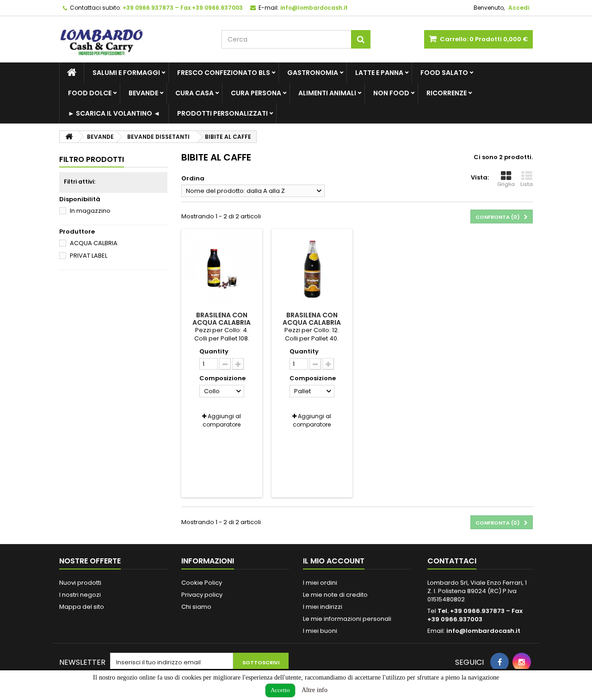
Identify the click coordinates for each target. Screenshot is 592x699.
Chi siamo (196, 606)
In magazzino (90, 210)
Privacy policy (201, 594)
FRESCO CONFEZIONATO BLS (223, 72)
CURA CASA (194, 93)
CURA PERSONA (256, 93)
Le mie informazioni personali (347, 618)
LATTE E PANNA (379, 72)
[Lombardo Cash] (133, 39)
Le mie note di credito (335, 594)
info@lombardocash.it (483, 630)
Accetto (280, 690)
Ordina (192, 178)
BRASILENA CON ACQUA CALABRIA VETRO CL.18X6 (221, 322)
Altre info (314, 690)
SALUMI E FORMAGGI (126, 72)
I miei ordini (320, 582)
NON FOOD (391, 93)
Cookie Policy (201, 582)
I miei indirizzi (322, 606)
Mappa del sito (81, 606)
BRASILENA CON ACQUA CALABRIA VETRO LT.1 (312, 322)
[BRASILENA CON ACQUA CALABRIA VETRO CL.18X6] (221, 269)
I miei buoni (320, 630)
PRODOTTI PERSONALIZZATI (222, 113)
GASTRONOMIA (312, 72)
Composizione (223, 378)
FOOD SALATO (444, 72)
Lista (526, 184)
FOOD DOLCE (89, 93)
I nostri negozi (80, 594)
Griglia (506, 184)
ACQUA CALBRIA (93, 243)
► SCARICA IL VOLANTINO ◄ (114, 113)
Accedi (518, 8)
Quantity (213, 351)
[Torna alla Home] (69, 136)
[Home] (72, 72)
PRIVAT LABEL (88, 255)
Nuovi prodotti (80, 582)
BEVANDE (143, 93)
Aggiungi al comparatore (222, 420)
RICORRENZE (446, 93)
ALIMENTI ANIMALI (327, 93)
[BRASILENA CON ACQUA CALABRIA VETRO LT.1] (312, 269)
